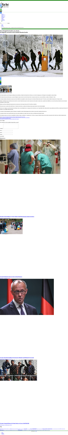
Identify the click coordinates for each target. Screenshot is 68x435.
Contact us (3, 20)
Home (2, 432)
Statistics (25, 430)
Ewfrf (36, 431)
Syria (29, 430)
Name (1, 130)
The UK (40, 430)
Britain (11, 428)
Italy (60, 428)
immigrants (50, 428)
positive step (15, 430)
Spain (23, 430)
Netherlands (7, 430)
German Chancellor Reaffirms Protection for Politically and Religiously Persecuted (17, 357)
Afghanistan (1, 428)
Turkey (44, 430)
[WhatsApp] (34, 81)
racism (17, 430)
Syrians (31, 430)
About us (3, 19)
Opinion (3, 17)
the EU (33, 430)
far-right (25, 428)
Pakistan (9, 430)
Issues (2, 15)
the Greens (38, 430)
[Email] (34, 80)
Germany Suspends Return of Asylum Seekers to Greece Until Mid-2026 (14, 423)
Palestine (11, 430)
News (2, 18)
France (31, 428)
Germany (34, 428)
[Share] (34, 84)
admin (1, 218)
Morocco (5, 430)
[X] (34, 83)
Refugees (20, 430)
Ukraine (46, 430)
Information (3, 16)
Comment (1, 128)
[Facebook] (34, 77)
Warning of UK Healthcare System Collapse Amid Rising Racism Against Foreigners (17, 216)
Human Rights (45, 428)
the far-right (35, 430)
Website (1, 134)
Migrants (2, 430)
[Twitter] (34, 79)
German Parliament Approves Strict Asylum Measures (11, 276)
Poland (13, 430)
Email (1, 132)
